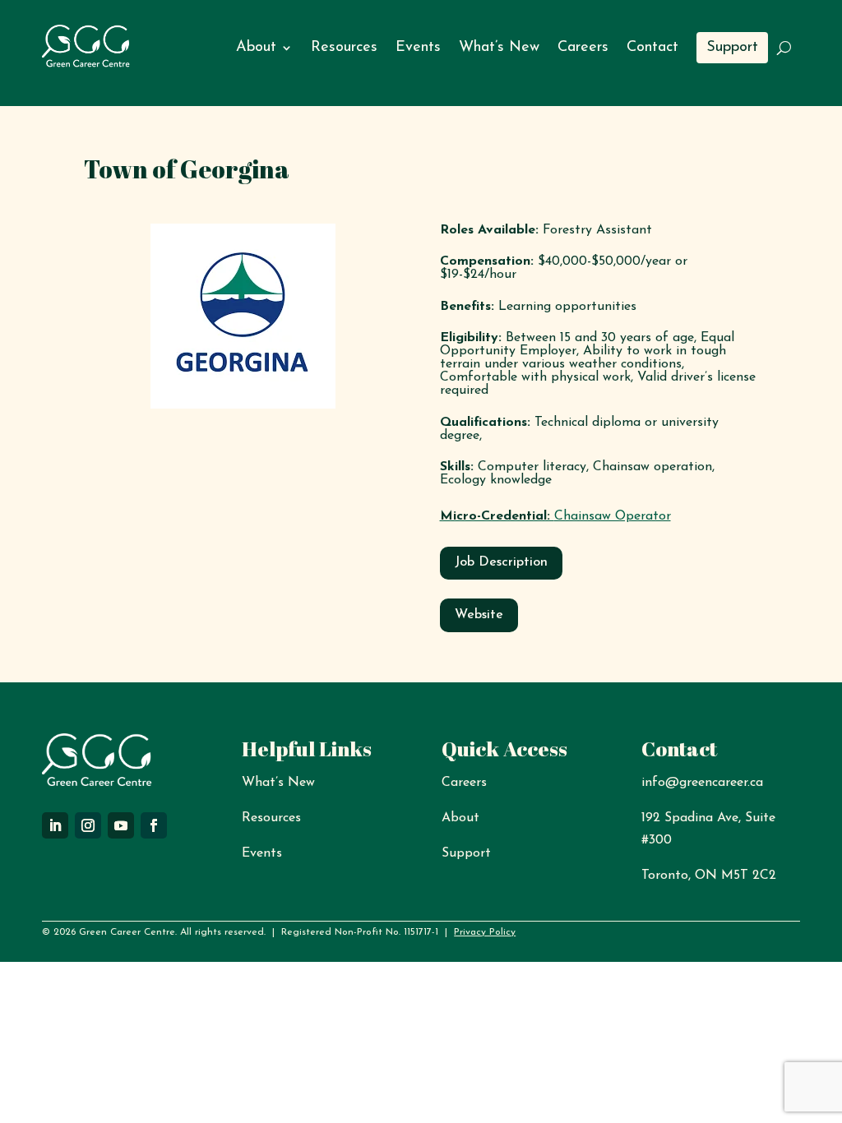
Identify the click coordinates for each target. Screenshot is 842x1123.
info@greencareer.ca (702, 782)
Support (732, 47)
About (256, 47)
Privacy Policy (485, 932)
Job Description (501, 562)
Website (479, 615)
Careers (582, 47)
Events (418, 47)
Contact (652, 47)
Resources (344, 47)
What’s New (499, 47)
